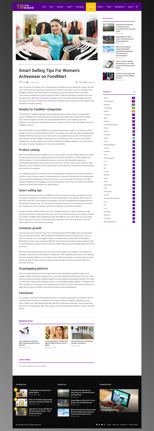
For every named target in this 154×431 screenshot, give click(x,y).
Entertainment (119, 7)
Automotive (108, 191)
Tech (105, 141)
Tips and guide (109, 158)
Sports (130, 7)
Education (107, 135)
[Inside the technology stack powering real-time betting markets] (108, 76)
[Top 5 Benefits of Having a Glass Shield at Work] (21, 393)
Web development (110, 222)
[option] (119, 400)
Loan (105, 201)
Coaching (107, 211)
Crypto (106, 171)
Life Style (90, 7)
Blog (105, 118)
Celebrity (107, 151)
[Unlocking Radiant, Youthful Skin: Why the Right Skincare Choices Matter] (56, 332)
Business (60, 7)
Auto (105, 165)
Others (106, 128)
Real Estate (108, 185)
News (51, 7)
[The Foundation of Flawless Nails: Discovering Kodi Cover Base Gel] (30, 332)
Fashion (100, 7)
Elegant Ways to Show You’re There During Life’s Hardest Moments (125, 39)
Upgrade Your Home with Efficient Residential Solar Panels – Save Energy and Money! (40, 411)
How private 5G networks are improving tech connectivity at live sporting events (82, 392)
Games (106, 148)
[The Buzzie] (25, 6)
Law (105, 161)
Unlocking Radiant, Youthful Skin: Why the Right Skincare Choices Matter (56, 343)
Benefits (107, 175)
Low (105, 208)
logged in (31, 366)
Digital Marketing (109, 145)
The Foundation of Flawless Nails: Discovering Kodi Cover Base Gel (29, 343)
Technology (79, 7)
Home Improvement (110, 124)
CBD (105, 188)
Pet (105, 168)
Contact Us (123, 424)
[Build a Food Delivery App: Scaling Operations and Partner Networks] (21, 402)
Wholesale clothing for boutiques (44, 98)
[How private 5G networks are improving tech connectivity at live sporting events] (108, 27)
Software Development (112, 198)
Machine (107, 215)
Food (105, 155)
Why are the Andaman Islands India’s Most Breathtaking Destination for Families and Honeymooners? (124, 51)
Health (69, 7)
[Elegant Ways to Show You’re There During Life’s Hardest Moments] (108, 40)
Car (105, 205)
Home (44, 7)
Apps (105, 178)
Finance (106, 195)
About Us (116, 424)
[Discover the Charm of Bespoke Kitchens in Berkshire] (82, 332)
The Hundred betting (109, 410)
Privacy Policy (133, 424)
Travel (109, 7)
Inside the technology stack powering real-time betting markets (125, 76)
